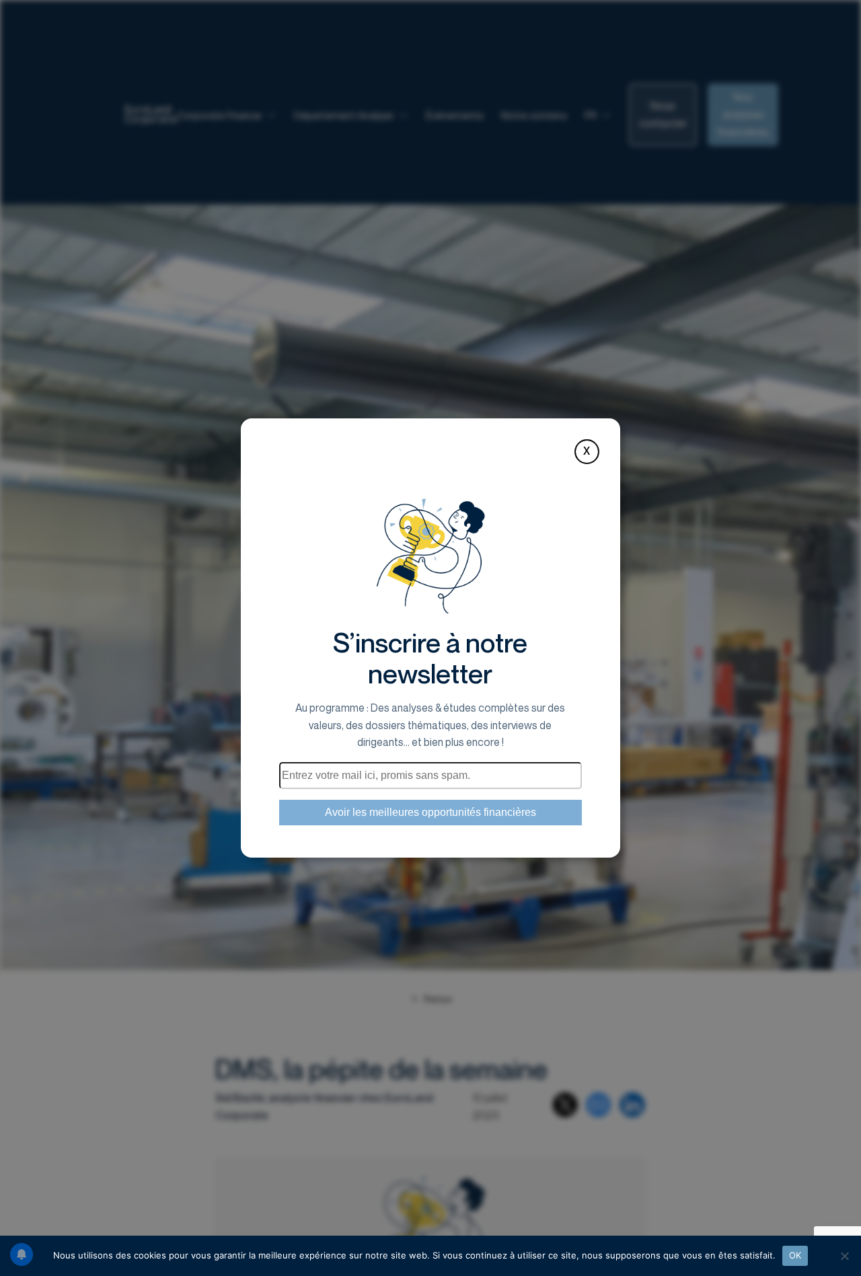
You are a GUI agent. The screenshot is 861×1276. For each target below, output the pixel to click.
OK (795, 1255)
